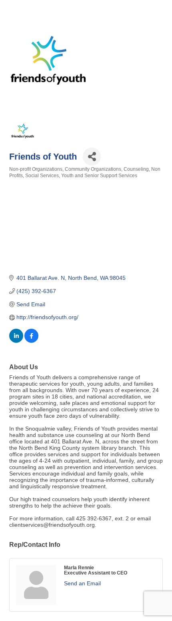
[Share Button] (92, 157)
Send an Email (82, 583)
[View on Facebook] (31, 341)
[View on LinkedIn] (16, 341)
